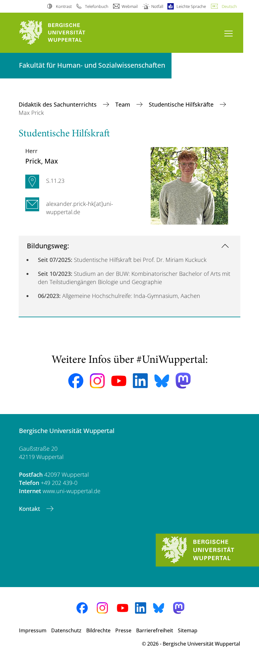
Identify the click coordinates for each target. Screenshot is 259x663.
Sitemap (187, 630)
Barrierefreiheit (154, 630)
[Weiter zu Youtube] (118, 380)
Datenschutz (66, 630)
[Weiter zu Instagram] (97, 380)
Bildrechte (98, 630)
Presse (123, 630)
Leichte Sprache (191, 6)
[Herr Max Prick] (189, 185)
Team (123, 104)
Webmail (130, 6)
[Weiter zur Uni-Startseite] (63, 32)
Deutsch (229, 6)
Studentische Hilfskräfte (182, 104)
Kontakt (30, 508)
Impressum (32, 630)
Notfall (157, 6)
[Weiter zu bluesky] (161, 380)
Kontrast (63, 6)
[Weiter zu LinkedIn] (140, 380)
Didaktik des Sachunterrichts (58, 104)
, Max (41, 160)
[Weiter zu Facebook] (75, 380)
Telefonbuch (96, 6)
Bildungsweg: (48, 245)
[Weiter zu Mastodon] (183, 381)
